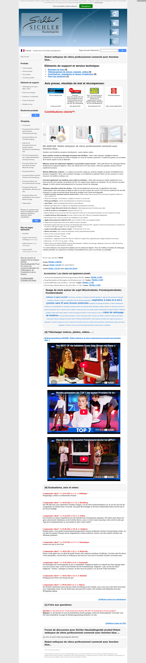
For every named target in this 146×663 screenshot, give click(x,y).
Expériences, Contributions (30, 96)
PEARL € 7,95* (88, 283)
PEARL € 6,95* (96, 277)
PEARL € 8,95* (95, 285)
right (125, 134)
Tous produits (26, 74)
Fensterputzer (26, 125)
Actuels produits (27, 68)
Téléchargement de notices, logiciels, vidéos (68, 72)
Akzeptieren (86, 6)
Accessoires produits (28, 77)
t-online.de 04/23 (55, 106)
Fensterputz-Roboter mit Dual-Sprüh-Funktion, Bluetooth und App (29, 165)
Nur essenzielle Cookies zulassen (65, 6)
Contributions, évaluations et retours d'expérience (70, 74)
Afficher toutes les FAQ (116, 623)
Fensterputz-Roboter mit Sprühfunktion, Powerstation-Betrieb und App (31, 197)
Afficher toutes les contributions (113, 599)
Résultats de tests (27, 104)
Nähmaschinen (26, 203)
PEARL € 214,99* (55, 265)
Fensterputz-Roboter (28, 171)
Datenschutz (99, 2)
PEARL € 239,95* (55, 262)
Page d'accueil (84, 50)
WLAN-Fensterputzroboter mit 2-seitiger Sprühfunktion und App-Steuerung (30, 157)
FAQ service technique (28, 92)
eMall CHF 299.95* (71, 268)
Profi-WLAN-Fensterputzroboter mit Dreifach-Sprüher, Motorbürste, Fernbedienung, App (31, 147)
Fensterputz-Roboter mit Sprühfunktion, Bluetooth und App (31, 189)
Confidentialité (27, 278)
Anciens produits (27, 71)
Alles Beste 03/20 (75, 106)
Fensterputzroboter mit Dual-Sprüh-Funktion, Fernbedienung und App (31, 131)
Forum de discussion (28, 100)
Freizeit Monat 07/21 (94, 106)
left (44, 134)
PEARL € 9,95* (97, 280)
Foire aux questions (57, 76)
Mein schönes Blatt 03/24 (114, 106)
